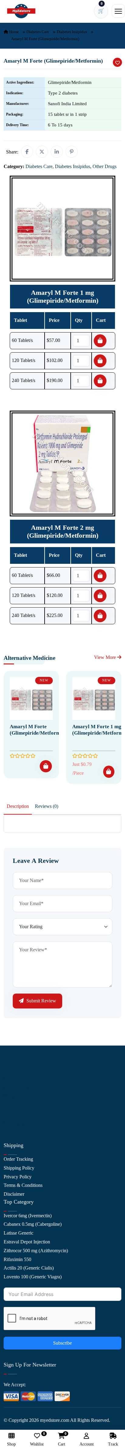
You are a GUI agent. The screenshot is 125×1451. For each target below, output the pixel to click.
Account (86, 1444)
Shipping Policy (19, 1167)
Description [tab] (18, 806)
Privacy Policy (18, 1176)
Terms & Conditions (23, 1185)
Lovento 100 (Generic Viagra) (33, 1276)
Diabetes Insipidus (72, 31)
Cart (61, 1439)
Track (113, 1444)
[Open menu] (118, 11)
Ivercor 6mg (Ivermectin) (28, 1215)
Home (13, 31)
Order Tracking (18, 1159)
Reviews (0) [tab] (46, 806)
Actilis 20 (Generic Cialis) (29, 1267)
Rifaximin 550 (17, 1259)
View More (105, 657)
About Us (13, 1070)
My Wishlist (15, 1122)
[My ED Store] (21, 11)
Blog (8, 1096)
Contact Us (14, 1078)
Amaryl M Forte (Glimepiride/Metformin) (38, 730)
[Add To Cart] (46, 766)
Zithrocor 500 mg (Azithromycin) (36, 1250)
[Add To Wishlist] (117, 62)
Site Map (12, 1113)
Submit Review (40, 1000)
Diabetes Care (37, 31)
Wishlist (37, 1439)
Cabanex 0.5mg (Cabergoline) (33, 1224)
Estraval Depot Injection (27, 1241)
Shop (9, 1105)
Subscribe (62, 1343)
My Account (16, 1087)
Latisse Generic (18, 1233)
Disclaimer (14, 1194)
